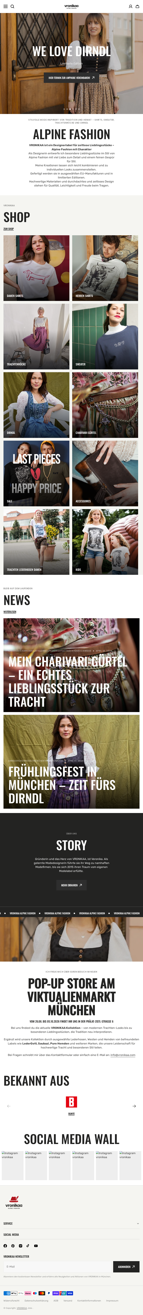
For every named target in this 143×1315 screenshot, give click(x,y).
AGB (56, 1300)
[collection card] (36, 268)
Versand (67, 1300)
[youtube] (36, 1246)
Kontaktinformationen (89, 1300)
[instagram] (20, 1246)
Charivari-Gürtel (69, 78)
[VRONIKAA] (71, 6)
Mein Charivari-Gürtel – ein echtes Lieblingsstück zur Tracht (67, 681)
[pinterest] (13, 1246)
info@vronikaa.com (123, 1055)
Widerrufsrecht (11, 1300)
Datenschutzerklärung (36, 1300)
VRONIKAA (22, 1308)
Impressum (112, 1300)
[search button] (12, 6)
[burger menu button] (5, 6)
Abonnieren (124, 1267)
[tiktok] (28, 1246)
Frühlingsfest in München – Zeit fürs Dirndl (62, 784)
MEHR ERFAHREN (69, 885)
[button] (64, 109)
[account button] (131, 6)
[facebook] (5, 1246)
